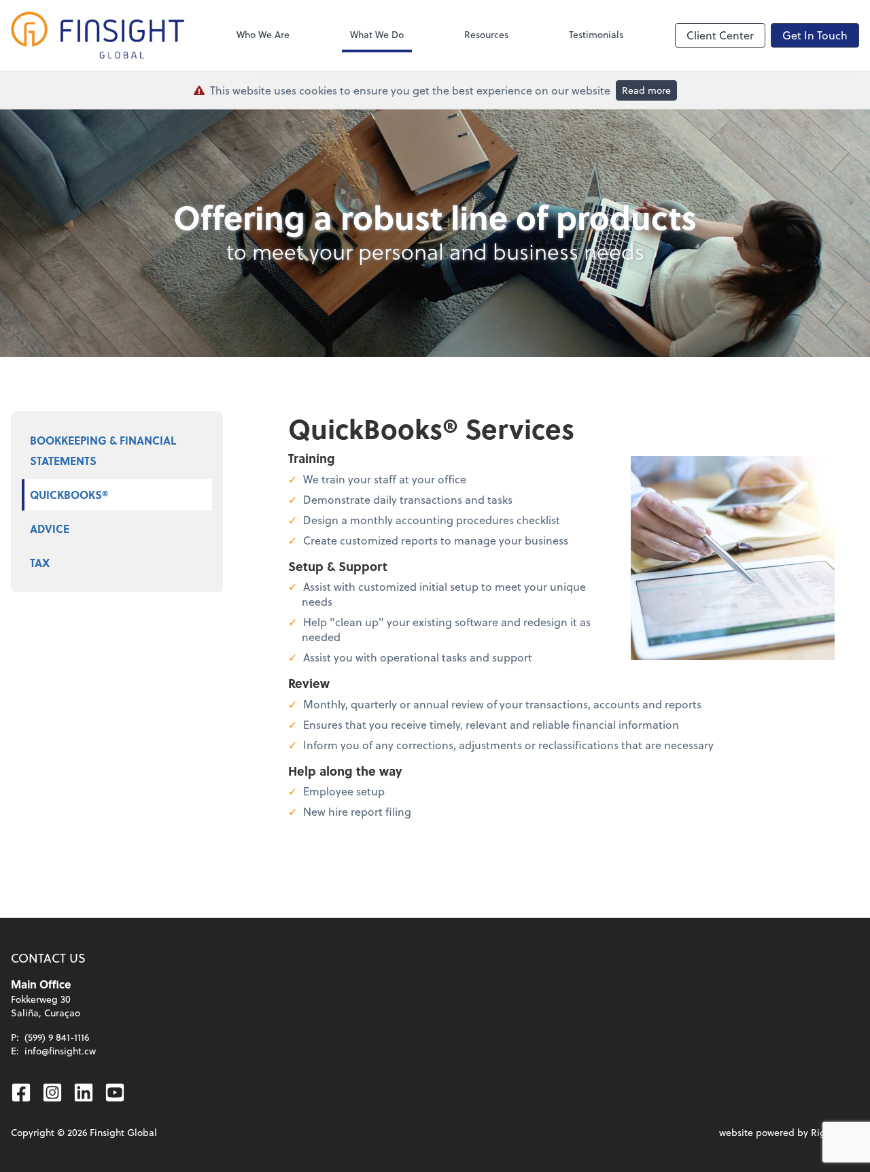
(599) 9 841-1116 (56, 1037)
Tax (40, 562)
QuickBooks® (69, 494)
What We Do (377, 34)
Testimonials (596, 34)
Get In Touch (815, 35)
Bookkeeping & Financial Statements (103, 450)
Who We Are (263, 34)
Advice (49, 528)
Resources (486, 34)
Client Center (720, 35)
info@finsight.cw (60, 1051)
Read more (646, 90)
